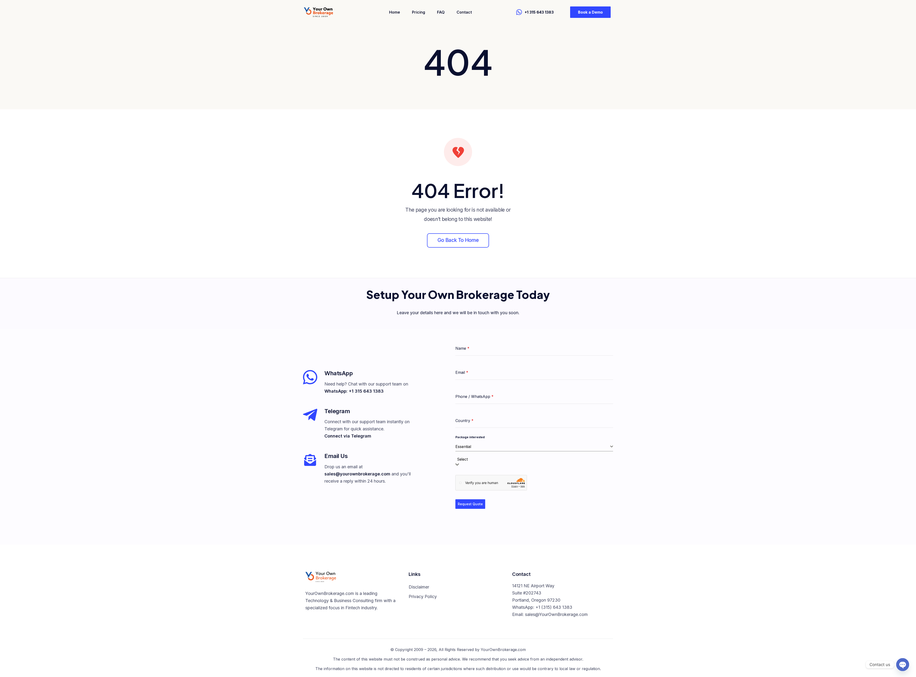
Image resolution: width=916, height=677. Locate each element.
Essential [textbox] (463, 446)
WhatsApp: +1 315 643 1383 (354, 391)
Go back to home (458, 240)
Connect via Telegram (347, 435)
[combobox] (534, 446)
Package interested (470, 437)
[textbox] (464, 459)
